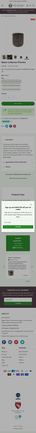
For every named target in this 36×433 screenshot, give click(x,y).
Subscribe (18, 226)
